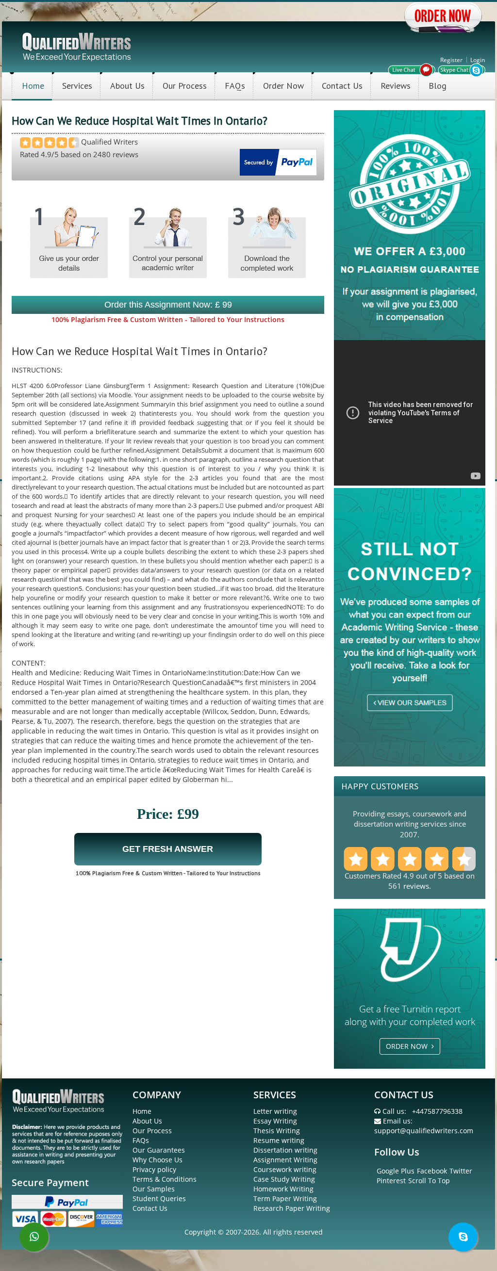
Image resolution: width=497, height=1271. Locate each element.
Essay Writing (275, 1120)
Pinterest (391, 1180)
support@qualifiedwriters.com (423, 1130)
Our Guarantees (159, 1150)
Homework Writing (283, 1188)
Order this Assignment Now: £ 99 (168, 305)
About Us (127, 85)
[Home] (77, 45)
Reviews (396, 85)
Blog (438, 85)
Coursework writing (284, 1169)
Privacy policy (154, 1169)
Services (77, 85)
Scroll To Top (429, 1180)
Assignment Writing (285, 1159)
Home (33, 85)
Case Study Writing (284, 1179)
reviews (416, 886)
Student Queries (159, 1198)
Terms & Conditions (165, 1179)
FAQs (235, 85)
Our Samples (154, 1188)
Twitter (460, 1170)
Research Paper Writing (291, 1208)
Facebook (432, 1170)
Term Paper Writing (285, 1198)
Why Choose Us (157, 1159)
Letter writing (275, 1111)
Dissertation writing (285, 1150)
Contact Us (342, 85)
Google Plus (395, 1170)
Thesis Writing (276, 1130)
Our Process (185, 85)
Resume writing (278, 1140)
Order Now (283, 85)
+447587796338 (437, 1111)
